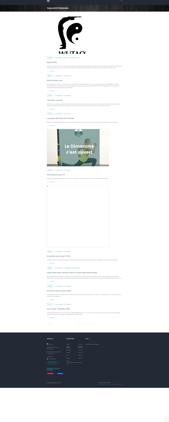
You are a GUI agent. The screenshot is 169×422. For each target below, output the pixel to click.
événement (70, 57)
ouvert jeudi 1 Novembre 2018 (58, 309)
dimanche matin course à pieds (59, 291)
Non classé (76, 57)
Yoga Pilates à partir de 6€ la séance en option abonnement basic (72, 273)
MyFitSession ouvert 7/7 (56, 175)
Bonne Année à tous (54, 80)
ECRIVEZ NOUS (52, 362)
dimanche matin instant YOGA (58, 256)
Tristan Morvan (59, 57)
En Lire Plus (52, 71)
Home (48, 8)
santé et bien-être (75, 268)
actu (66, 57)
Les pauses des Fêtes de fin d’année (60, 118)
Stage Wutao (52, 62)
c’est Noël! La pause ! (55, 100)
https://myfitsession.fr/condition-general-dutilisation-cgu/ (110, 384)
